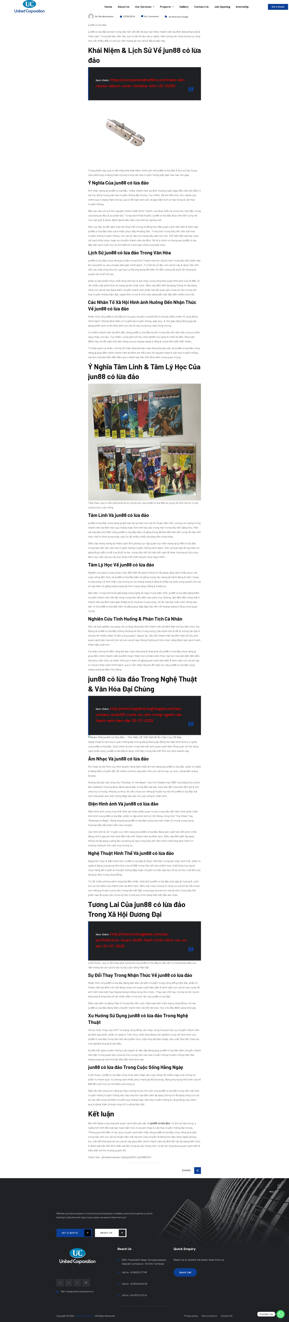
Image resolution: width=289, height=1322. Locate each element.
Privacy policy (191, 1315)
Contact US (226, 1315)
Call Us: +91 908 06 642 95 (134, 1283)
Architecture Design (178, 16)
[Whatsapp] (281, 1314)
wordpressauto (106, 16)
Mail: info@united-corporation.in (77, 1291)
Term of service (209, 1315)
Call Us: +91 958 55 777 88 (134, 1272)
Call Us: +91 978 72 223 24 (134, 1295)
